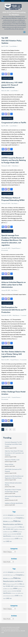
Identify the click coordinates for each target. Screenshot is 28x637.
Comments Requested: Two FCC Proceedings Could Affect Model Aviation (13, 444)
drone (5, 521)
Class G (11, 518)
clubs (14, 518)
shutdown (12, 538)
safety (19, 536)
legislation (16, 529)
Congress (19, 518)
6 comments (23, 359)
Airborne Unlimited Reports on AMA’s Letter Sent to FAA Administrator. (13, 284)
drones (9, 521)
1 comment (23, 315)
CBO (9, 518)
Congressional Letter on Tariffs (13, 122)
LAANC (12, 529)
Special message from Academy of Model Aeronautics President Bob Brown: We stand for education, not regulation (13, 240)
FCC (16, 527)
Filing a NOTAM (9, 464)
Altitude (18, 515)
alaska (15, 515)
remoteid (14, 534)
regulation (5, 534)
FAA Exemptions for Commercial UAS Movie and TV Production (13, 309)
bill (6, 518)
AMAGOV (22, 515)
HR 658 (8, 529)
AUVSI (4, 518)
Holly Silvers (15, 166)
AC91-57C (5, 515)
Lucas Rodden (13, 46)
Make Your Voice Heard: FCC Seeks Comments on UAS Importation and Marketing (14, 453)
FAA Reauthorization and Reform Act (13, 524)
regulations (9, 534)
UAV (10, 541)
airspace (10, 515)
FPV (18, 527)
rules (16, 536)
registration (20, 531)
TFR (19, 538)
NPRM (15, 531)
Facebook (13, 527)
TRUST (4, 541)
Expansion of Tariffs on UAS (12, 459)
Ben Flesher (14, 203)
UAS (7, 541)
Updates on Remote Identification (14, 503)
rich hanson (13, 536)
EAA (12, 521)
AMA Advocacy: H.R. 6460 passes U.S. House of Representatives (12, 84)
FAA (15, 521)
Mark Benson (16, 315)
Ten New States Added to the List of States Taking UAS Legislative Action (13, 354)
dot (23, 518)
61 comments (4, 250)
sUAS (16, 538)
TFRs (21, 538)
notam (11, 531)
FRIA (20, 527)
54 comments (4, 399)
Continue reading (7, 78)
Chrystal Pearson (15, 248)
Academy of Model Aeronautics (8, 627)
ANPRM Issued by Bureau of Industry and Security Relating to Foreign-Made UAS (13, 160)
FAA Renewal (8, 527)
